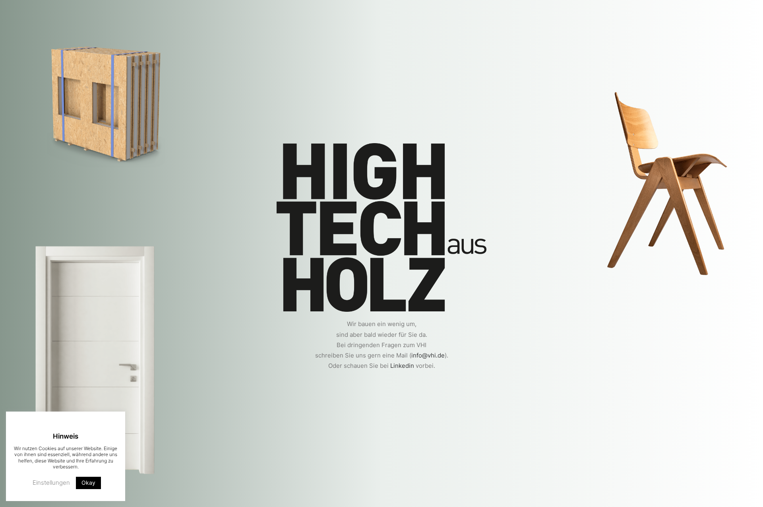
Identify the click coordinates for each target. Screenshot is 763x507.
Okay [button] (88, 482)
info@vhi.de (428, 355)
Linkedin (402, 365)
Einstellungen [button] (51, 482)
